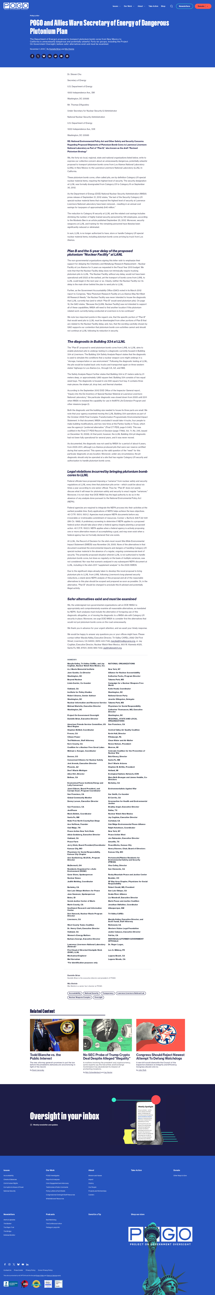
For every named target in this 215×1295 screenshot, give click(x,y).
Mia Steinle (72, 983)
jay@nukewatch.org (112, 648)
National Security (92, 993)
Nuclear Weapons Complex (79, 997)
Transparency (107, 993)
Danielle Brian (73, 975)
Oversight (98, 997)
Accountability (75, 993)
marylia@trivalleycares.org (123, 641)
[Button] (171, 6)
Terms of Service (52, 1275)
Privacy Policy (40, 1275)
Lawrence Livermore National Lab (130, 993)
